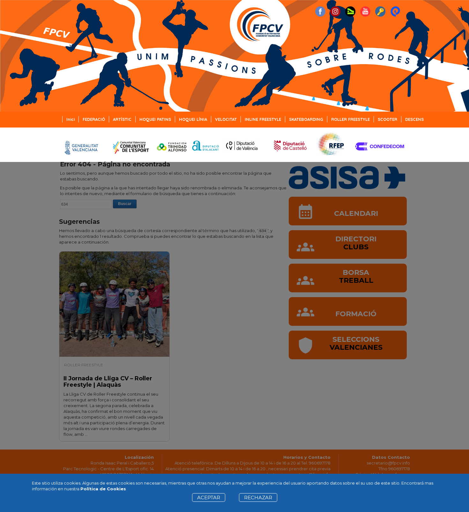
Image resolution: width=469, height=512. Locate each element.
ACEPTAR (208, 497)
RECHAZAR (258, 497)
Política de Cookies (103, 488)
